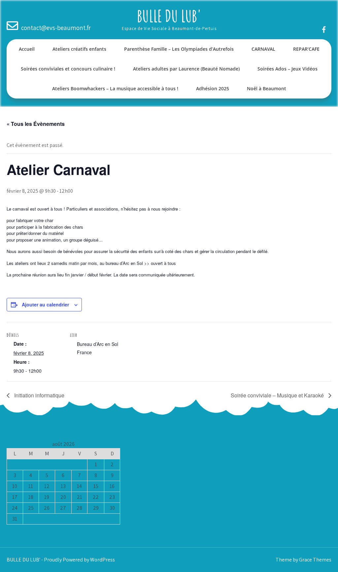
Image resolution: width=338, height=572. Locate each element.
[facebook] (324, 29)
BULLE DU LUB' (169, 15)
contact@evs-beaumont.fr (56, 28)
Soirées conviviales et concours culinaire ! (68, 69)
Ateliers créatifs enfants (79, 49)
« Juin (61, 528)
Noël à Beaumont (266, 88)
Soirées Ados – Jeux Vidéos (287, 69)
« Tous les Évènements (36, 124)
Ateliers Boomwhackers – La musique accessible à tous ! (115, 88)
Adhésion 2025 (212, 88)
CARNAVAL (263, 49)
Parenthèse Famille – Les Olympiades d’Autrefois (179, 49)
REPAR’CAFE (306, 49)
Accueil (27, 49)
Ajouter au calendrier (45, 304)
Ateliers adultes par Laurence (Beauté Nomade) (186, 69)
